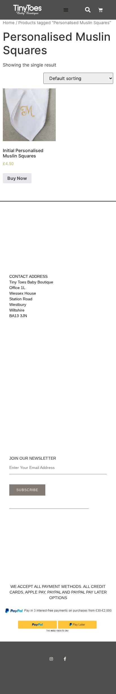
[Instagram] (51, 659)
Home (9, 22)
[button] (66, 10)
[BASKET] (98, 10)
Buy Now (17, 178)
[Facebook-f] (65, 659)
